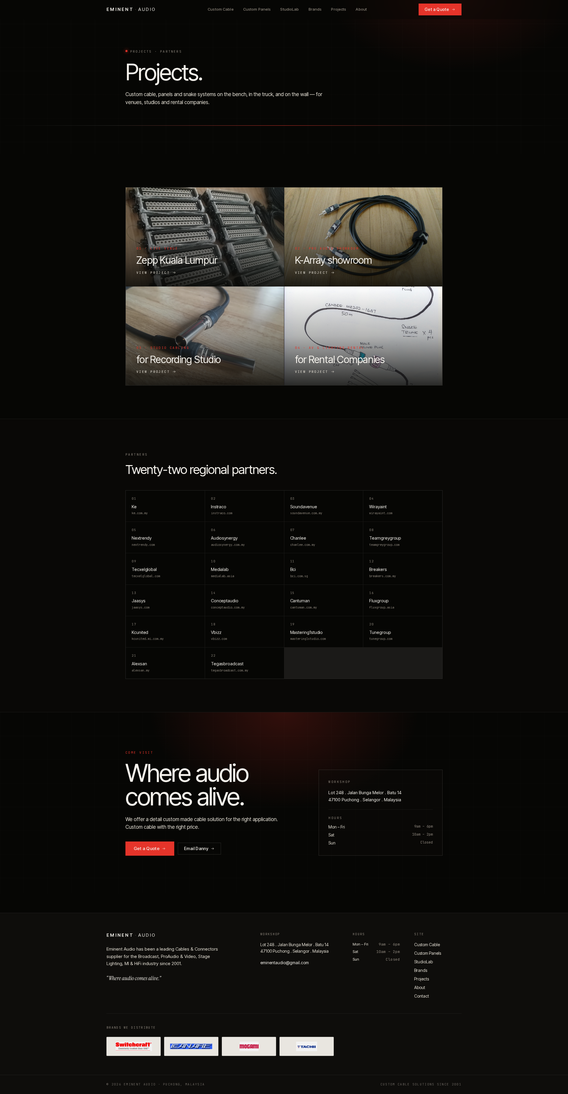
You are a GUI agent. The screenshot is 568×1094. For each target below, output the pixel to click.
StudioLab (289, 9)
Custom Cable (221, 9)
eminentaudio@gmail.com (284, 962)
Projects (338, 9)
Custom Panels (257, 9)
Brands (315, 9)
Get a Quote (437, 9)
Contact (421, 995)
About (361, 9)
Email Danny (196, 848)
